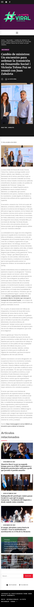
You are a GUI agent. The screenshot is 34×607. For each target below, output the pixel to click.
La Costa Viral (12, 79)
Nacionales (5, 49)
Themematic (11, 595)
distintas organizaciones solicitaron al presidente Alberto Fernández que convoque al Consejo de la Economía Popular (16, 298)
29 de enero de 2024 (9, 462)
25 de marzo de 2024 (9, 525)
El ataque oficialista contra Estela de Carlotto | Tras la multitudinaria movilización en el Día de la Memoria (15, 530)
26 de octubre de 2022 (9, 493)
